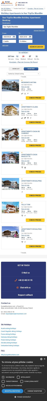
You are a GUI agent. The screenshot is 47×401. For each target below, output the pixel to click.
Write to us (21, 5)
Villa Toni (25, 205)
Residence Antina (28, 82)
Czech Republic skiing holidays (11, 331)
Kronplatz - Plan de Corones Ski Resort (23, 62)
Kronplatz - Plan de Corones (35, 8)
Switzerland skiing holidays (10, 345)
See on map (25, 87)
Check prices (35, 98)
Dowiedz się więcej (35, 372)
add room (5, 45)
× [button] (44, 359)
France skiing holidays (8, 334)
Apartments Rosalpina (31, 181)
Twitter (8, 319)
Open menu (44, 4)
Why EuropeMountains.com (10, 355)
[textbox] (23, 26)
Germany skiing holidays (9, 337)
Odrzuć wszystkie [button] (35, 391)
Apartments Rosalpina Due (31, 230)
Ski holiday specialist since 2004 (7, 5)
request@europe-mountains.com (16, 314)
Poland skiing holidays (8, 340)
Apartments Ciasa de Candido (30, 132)
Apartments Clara (29, 107)
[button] (23, 397)
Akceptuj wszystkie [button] (12, 391)
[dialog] (23, 378)
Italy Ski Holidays (6, 8)
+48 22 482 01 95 (22, 3)
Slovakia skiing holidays (9, 343)
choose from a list (39, 30)
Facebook (3, 319)
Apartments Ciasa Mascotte (29, 155)
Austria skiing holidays (8, 328)
